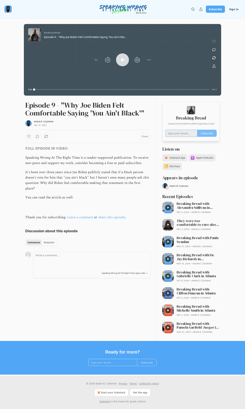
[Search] (193, 9)
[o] (168, 207)
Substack (104, 401)
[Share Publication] (200, 9)
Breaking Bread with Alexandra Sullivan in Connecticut (193, 206)
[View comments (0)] (214, 50)
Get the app (140, 392)
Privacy (123, 383)
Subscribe (215, 9)
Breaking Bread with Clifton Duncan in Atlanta (196, 291)
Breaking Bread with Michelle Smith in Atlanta (196, 308)
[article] (191, 207)
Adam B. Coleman (43, 121)
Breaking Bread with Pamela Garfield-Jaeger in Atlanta (197, 326)
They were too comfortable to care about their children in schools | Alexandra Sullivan (198, 223)
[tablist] (40, 242)
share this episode (111, 217)
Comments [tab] (33, 242)
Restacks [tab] (49, 242)
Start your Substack (113, 392)
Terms (133, 383)
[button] (96, 60)
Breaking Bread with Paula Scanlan (197, 240)
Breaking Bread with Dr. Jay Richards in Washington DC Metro (196, 257)
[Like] (28, 136)
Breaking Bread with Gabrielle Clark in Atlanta (196, 274)
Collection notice (149, 383)
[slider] (121, 89)
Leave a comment (80, 217)
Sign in (234, 9)
